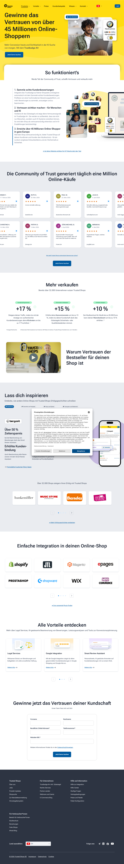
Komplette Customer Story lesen (19, 467)
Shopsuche (13, 794)
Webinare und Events (47, 794)
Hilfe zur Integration (77, 784)
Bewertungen (13, 824)
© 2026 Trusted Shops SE (18, 857)
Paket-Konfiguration (77, 801)
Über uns (12, 784)
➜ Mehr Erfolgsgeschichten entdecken (62, 523)
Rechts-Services (45, 788)
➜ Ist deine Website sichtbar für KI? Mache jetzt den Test (62, 151)
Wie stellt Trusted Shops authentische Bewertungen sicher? (62, 255)
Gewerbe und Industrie (29, 406)
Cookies (51, 857)
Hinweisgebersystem (16, 801)
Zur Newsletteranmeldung (18, 798)
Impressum (32, 857)
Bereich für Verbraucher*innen (19, 817)
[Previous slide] (52, 513)
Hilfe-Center (75, 788)
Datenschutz (42, 857)
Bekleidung (10, 406)
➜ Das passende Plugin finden (62, 605)
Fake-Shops (13, 827)
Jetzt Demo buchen (14, 55)
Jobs (11, 788)
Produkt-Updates (15, 791)
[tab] (58, 512)
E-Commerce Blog (46, 798)
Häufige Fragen (76, 791)
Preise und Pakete (77, 798)
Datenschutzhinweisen (65, 747)
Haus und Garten (49, 406)
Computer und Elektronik (71, 406)
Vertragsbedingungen (78, 794)
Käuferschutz (13, 821)
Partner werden (45, 791)
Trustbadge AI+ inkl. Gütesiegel (50, 784)
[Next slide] (72, 513)
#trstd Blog (13, 831)
